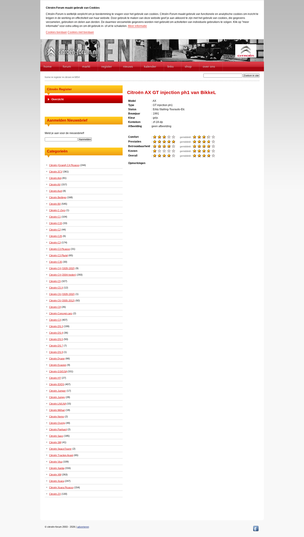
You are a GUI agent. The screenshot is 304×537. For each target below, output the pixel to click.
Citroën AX (55, 184)
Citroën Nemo (56, 416)
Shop (188, 66)
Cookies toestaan (56, 32)
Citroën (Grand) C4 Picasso (64, 165)
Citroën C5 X (56, 287)
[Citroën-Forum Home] (75, 56)
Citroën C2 (55, 229)
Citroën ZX (55, 494)
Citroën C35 (55, 261)
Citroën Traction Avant (61, 455)
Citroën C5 (55, 281)
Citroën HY (55, 378)
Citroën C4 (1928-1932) (62, 268)
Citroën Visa (55, 461)
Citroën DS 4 (56, 332)
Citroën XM (55, 474)
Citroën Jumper (57, 390)
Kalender (150, 66)
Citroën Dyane (57, 358)
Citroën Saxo (56, 436)
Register (106, 66)
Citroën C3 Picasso (59, 249)
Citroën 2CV (55, 171)
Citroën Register (59, 89)
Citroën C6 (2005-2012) (62, 300)
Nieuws (128, 66)
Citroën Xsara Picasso (61, 487)
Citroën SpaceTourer (60, 448)
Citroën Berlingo (57, 197)
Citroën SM (55, 442)
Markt (86, 66)
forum (67, 66)
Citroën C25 (55, 236)
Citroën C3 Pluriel (58, 255)
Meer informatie (137, 26)
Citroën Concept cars (60, 313)
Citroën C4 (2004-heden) (62, 274)
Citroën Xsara (56, 481)
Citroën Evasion (57, 365)
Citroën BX (55, 203)
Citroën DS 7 (56, 345)
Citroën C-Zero (57, 210)
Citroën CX (55, 320)
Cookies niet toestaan (81, 32)
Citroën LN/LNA (57, 403)
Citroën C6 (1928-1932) (62, 294)
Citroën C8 (55, 307)
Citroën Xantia (56, 468)
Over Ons (209, 66)
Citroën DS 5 (56, 339)
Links (170, 66)
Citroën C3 (55, 242)
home (48, 66)
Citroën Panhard (58, 429)
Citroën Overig (57, 423)
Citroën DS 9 (56, 352)
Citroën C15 (55, 223)
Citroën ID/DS (56, 384)
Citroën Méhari (57, 410)
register (57, 77)
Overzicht (57, 99)
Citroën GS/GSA (58, 371)
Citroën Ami (55, 178)
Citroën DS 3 (56, 326)
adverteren (83, 526)
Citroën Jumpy (57, 397)
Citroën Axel (55, 191)
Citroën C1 (55, 216)
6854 (77, 77)
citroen (68, 77)
